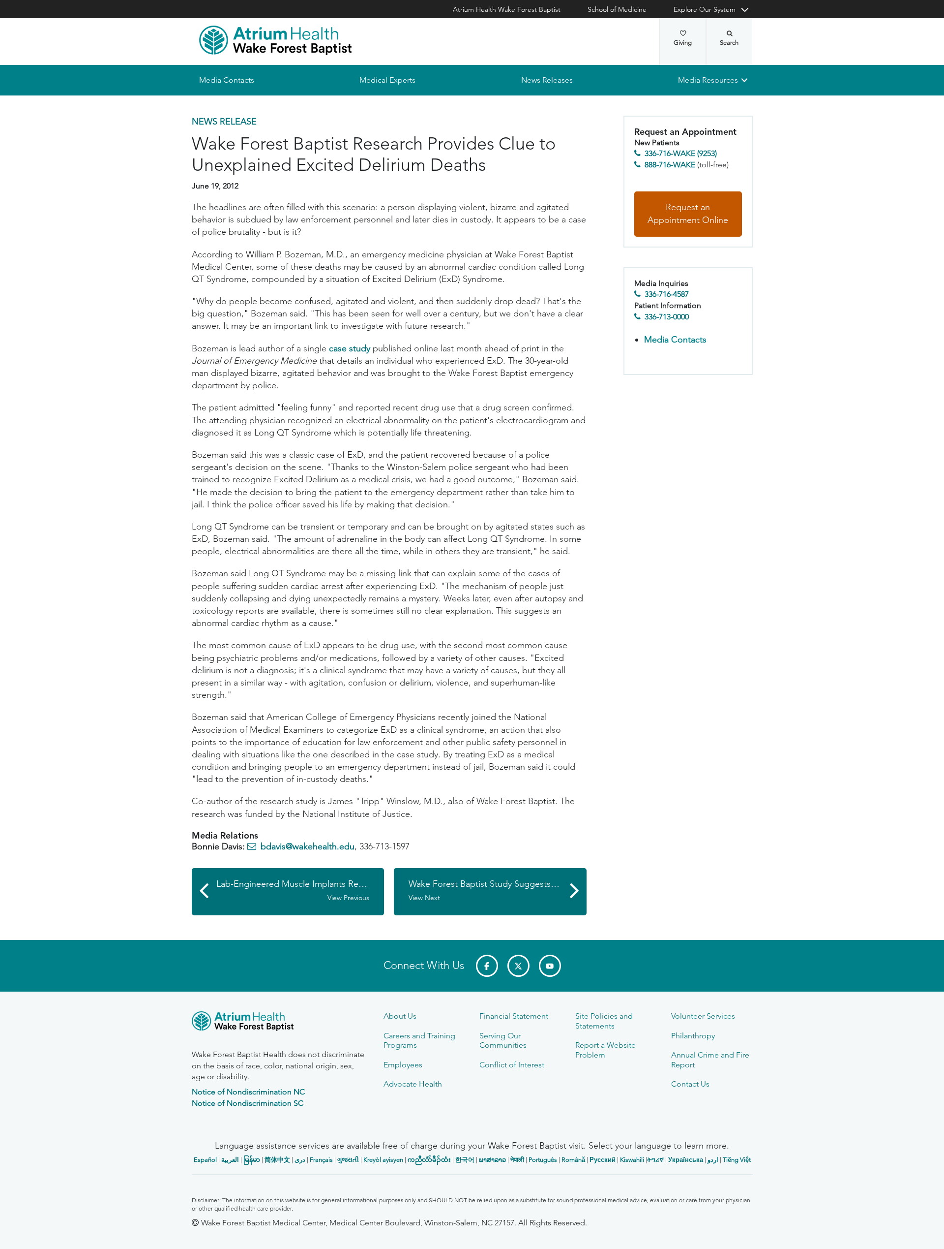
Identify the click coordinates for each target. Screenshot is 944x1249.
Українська (685, 1159)
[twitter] (518, 966)
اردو (713, 1159)
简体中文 (277, 1159)
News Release (224, 121)
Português (543, 1159)
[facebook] (487, 966)
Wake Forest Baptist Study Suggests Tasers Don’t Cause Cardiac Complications (498, 890)
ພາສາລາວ (492, 1159)
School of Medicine (617, 9)
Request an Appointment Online (688, 214)
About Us (400, 1016)
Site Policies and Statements (604, 1020)
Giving (683, 42)
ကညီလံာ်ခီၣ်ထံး (429, 1159)
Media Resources (708, 80)
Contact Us (690, 1084)
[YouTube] (550, 966)
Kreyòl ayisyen (383, 1159)
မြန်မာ (251, 1159)
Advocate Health (413, 1084)
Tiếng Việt (737, 1159)
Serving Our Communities (503, 1040)
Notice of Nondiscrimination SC (247, 1103)
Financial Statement (513, 1016)
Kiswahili (632, 1159)
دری (300, 1159)
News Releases (546, 80)
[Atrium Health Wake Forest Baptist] (275, 40)
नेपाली (517, 1159)
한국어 (464, 1159)
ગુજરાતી (348, 1159)
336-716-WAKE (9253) (681, 153)
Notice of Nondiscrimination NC (248, 1091)
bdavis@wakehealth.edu (307, 847)
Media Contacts (226, 80)
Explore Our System (705, 9)
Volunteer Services (703, 1016)
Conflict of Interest (511, 1064)
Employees (403, 1064)
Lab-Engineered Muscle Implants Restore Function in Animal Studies (300, 890)
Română (573, 1159)
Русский (603, 1159)
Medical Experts (387, 80)
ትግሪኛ (655, 1159)
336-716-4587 (667, 294)
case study (349, 348)
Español (205, 1159)
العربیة (230, 1159)
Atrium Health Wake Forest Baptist (506, 9)
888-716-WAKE (670, 164)
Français (321, 1159)
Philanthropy (693, 1035)
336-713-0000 (667, 316)
